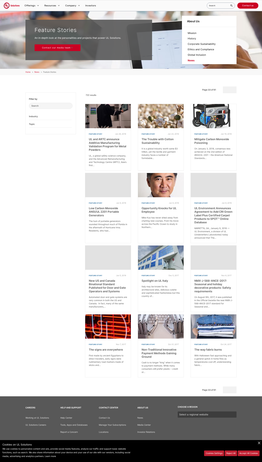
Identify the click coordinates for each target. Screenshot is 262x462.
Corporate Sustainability (202, 43)
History (192, 38)
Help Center (66, 417)
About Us (193, 21)
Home (27, 72)
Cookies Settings (214, 453)
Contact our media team (56, 47)
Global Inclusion (197, 54)
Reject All (230, 453)
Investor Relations (146, 432)
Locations (103, 432)
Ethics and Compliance (201, 49)
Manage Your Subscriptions (112, 425)
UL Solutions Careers (35, 425)
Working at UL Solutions (37, 417)
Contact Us (104, 417)
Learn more (50, 456)
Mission (192, 33)
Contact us (248, 6)
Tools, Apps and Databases (73, 425)
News (191, 60)
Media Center (144, 425)
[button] (32, 6)
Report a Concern (69, 432)
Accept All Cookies (248, 453)
